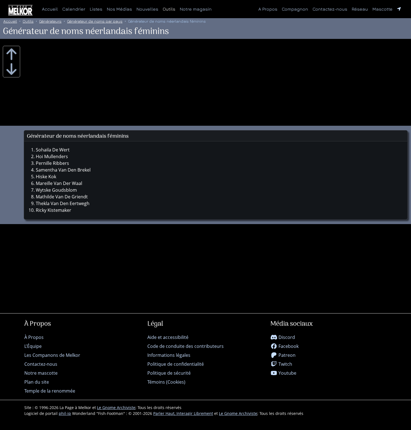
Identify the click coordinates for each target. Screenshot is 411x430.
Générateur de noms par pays (94, 21)
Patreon (286, 355)
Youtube (286, 373)
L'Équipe (33, 346)
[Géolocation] (399, 9)
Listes (96, 8)
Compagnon (295, 8)
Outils (169, 8)
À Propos (34, 337)
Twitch (284, 364)
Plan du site (36, 382)
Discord (286, 337)
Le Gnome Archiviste (116, 407)
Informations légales (168, 355)
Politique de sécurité (169, 373)
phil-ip (65, 413)
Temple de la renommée (49, 391)
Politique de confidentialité (175, 364)
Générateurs (50, 21)
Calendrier (73, 8)
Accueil (50, 8)
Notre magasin (196, 8)
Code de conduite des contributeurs (185, 346)
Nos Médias (119, 8)
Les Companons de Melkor (52, 355)
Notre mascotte (41, 373)
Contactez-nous (330, 8)
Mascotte (382, 8)
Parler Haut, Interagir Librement (183, 413)
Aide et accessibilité (167, 337)
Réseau (361, 8)
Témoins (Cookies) (166, 382)
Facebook (288, 346)
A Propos (267, 8)
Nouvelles (147, 8)
